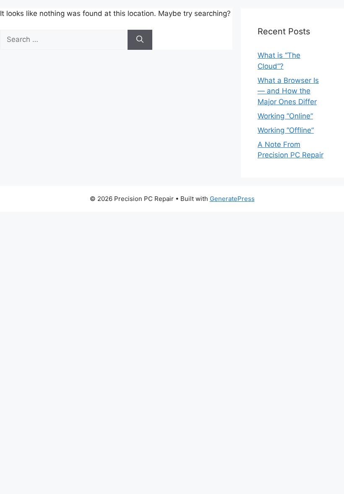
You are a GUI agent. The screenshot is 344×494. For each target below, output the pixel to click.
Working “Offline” (286, 130)
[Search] (140, 40)
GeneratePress (232, 199)
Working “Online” (285, 116)
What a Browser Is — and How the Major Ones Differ (288, 91)
